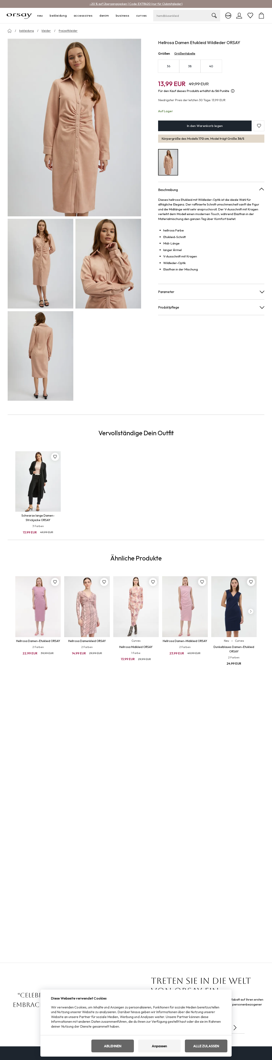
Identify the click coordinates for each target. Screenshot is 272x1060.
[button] (259, 126)
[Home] (9, 31)
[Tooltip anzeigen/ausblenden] (232, 91)
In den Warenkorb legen (205, 126)
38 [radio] (190, 66)
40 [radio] (211, 66)
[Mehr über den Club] (228, 16)
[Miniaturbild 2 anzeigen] (108, 263)
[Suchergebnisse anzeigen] (214, 15)
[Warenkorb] (261, 16)
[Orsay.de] (19, 15)
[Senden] (235, 1027)
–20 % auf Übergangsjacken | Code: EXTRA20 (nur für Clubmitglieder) (136, 4)
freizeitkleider (68, 31)
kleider (46, 31)
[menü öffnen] (44, 15)
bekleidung (26, 31)
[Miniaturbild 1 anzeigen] (40, 263)
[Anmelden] (239, 16)
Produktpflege (168, 307)
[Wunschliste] (250, 16)
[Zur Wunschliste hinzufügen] (55, 457)
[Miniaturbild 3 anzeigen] (40, 356)
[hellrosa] (168, 162)
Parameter (166, 291)
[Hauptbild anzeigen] (74, 127)
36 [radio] (169, 66)
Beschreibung (168, 189)
